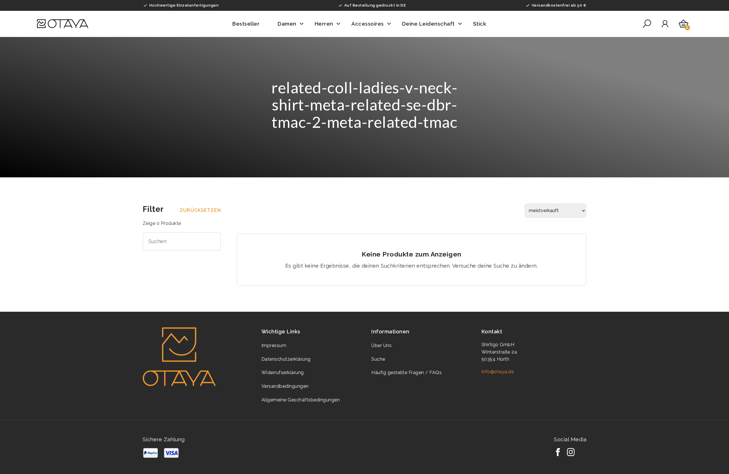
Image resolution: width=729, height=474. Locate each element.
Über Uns (381, 345)
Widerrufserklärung (282, 372)
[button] (250, 24)
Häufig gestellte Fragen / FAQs (406, 372)
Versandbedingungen (285, 386)
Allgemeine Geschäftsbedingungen (300, 400)
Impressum (273, 345)
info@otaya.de (498, 371)
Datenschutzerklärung (286, 359)
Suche (378, 359)
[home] (62, 24)
